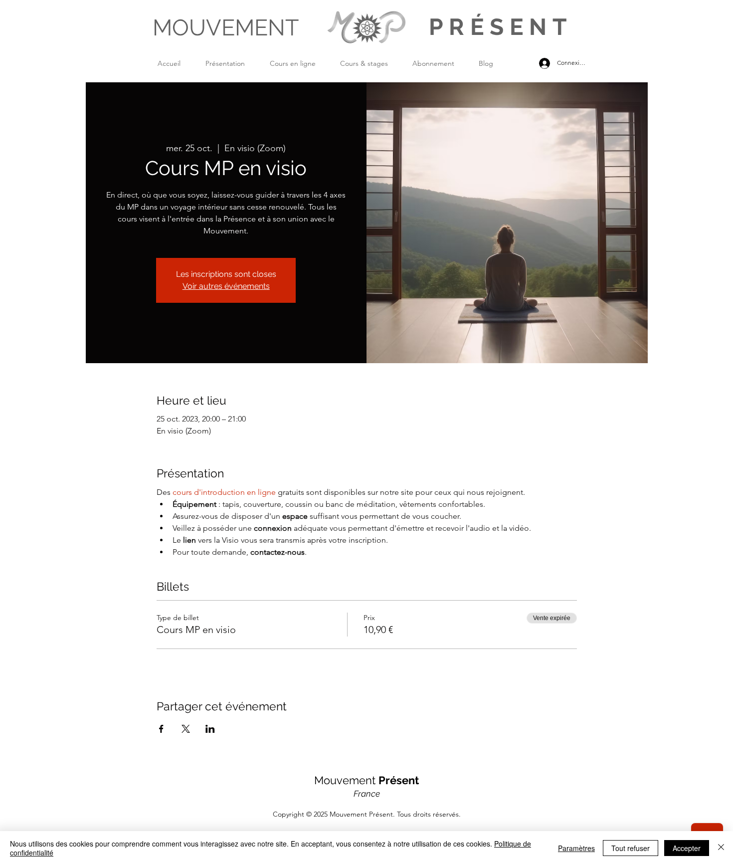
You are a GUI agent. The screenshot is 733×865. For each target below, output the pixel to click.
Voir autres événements (226, 286)
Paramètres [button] (576, 848)
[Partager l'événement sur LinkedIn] (210, 729)
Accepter (687, 848)
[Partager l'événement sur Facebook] (161, 729)
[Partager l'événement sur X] (185, 729)
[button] (232, 63)
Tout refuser (630, 848)
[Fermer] (721, 848)
